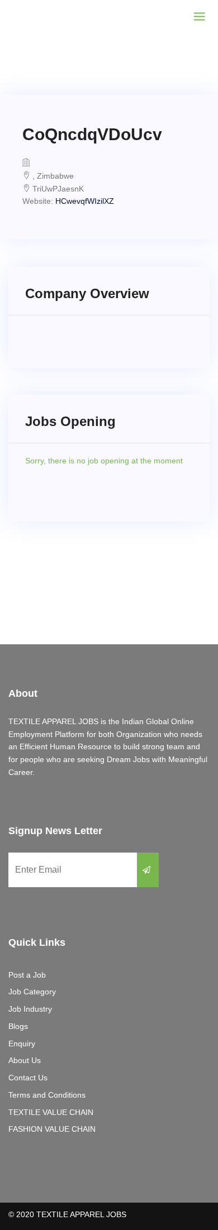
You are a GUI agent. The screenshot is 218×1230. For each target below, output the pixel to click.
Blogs (18, 1026)
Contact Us (28, 1077)
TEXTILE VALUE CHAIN (50, 1112)
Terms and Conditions (47, 1094)
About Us (24, 1060)
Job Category (32, 991)
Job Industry (30, 1008)
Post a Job (27, 974)
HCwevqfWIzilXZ (84, 201)
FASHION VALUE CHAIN (52, 1128)
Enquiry (21, 1043)
